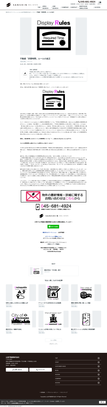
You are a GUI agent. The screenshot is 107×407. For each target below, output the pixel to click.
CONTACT (74, 7)
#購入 (31, 64)
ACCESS (97, 7)
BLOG (56, 370)
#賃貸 (28, 64)
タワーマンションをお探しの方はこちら (53, 238)
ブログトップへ (53, 344)
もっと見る (53, 340)
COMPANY (65, 7)
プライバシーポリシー (53, 392)
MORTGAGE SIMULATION (83, 7)
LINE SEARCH (55, 7)
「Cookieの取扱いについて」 (17, 403)
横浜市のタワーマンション (50, 232)
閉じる (102, 402)
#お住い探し (23, 64)
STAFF (57, 362)
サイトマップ (64, 392)
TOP (39, 7)
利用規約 (43, 392)
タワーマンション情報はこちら (53, 236)
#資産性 (36, 64)
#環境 (39, 64)
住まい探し (23, 61)
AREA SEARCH (45, 7)
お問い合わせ (18, 369)
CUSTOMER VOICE (60, 366)
